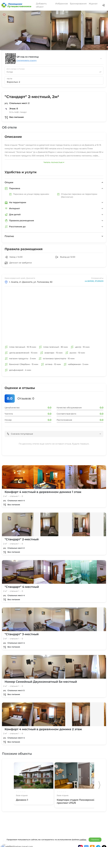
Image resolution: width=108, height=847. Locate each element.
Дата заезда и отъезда (16, 69)
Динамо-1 (22, 799)
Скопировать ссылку (26, 60)
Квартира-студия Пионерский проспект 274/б (76, 801)
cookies (82, 839)
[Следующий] (99, 785)
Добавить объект (41, 5)
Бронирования (78, 3)
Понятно (95, 839)
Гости (9, 79)
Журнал (93, 3)
